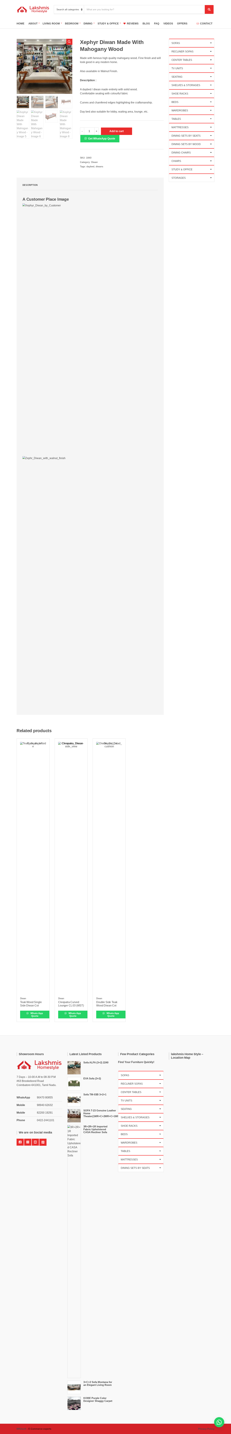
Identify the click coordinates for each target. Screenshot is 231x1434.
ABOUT (33, 23)
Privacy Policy (206, 1428)
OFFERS (182, 23)
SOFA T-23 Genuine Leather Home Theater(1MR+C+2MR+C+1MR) (101, 1113)
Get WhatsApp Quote (101, 138)
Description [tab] (30, 185)
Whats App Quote (36, 1014)
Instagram (27, 1142)
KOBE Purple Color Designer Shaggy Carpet (97, 1399)
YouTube (35, 1142)
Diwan (94, 162)
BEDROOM (71, 23)
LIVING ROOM (51, 23)
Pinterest (43, 1142)
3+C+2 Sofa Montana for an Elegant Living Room (97, 1383)
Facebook (20, 1142)
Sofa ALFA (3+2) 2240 (95, 1062)
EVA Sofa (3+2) (92, 1078)
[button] (69, 42)
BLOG (146, 23)
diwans (99, 166)
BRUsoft (21, 1428)
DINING (88, 23)
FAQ (156, 23)
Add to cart (116, 131)
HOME (20, 23)
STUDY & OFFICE (108, 23)
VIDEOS (168, 23)
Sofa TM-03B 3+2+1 (94, 1094)
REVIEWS (132, 23)
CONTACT (206, 23)
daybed (90, 166)
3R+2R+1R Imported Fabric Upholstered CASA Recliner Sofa (95, 1129)
